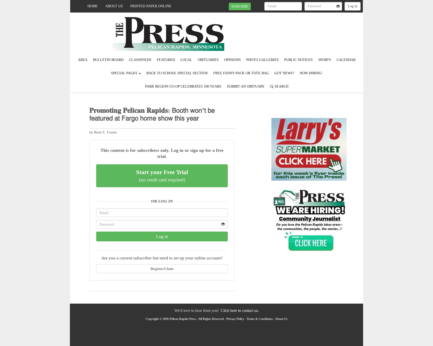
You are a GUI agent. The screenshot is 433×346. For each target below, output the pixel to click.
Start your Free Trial (162, 175)
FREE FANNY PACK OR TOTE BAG (241, 73)
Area (82, 60)
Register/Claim (162, 268)
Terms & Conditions (260, 319)
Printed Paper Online (150, 6)
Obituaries (208, 60)
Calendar (346, 60)
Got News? (284, 73)
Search (281, 86)
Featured (166, 60)
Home (92, 6)
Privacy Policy (235, 319)
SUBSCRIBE (240, 6)
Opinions (232, 60)
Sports (324, 60)
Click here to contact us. (240, 310)
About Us (114, 6)
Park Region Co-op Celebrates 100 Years (183, 86)
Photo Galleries (262, 60)
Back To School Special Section (177, 73)
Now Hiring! (311, 73)
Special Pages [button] (124, 73)
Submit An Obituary (246, 86)
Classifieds (140, 60)
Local (186, 60)
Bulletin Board (108, 60)
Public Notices (298, 60)
